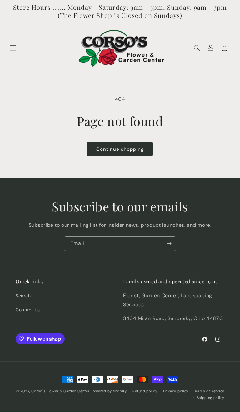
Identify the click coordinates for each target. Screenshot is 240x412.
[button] (13, 48)
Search (23, 295)
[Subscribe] (169, 243)
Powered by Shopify (109, 391)
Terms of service (209, 391)
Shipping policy (211, 397)
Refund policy (144, 391)
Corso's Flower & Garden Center (60, 391)
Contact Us (28, 310)
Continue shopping (120, 149)
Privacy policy (175, 391)
